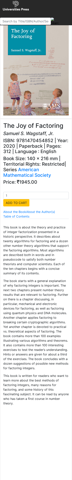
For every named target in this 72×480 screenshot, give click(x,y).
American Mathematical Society (27, 172)
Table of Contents (16, 216)
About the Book (14, 212)
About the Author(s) (40, 212)
